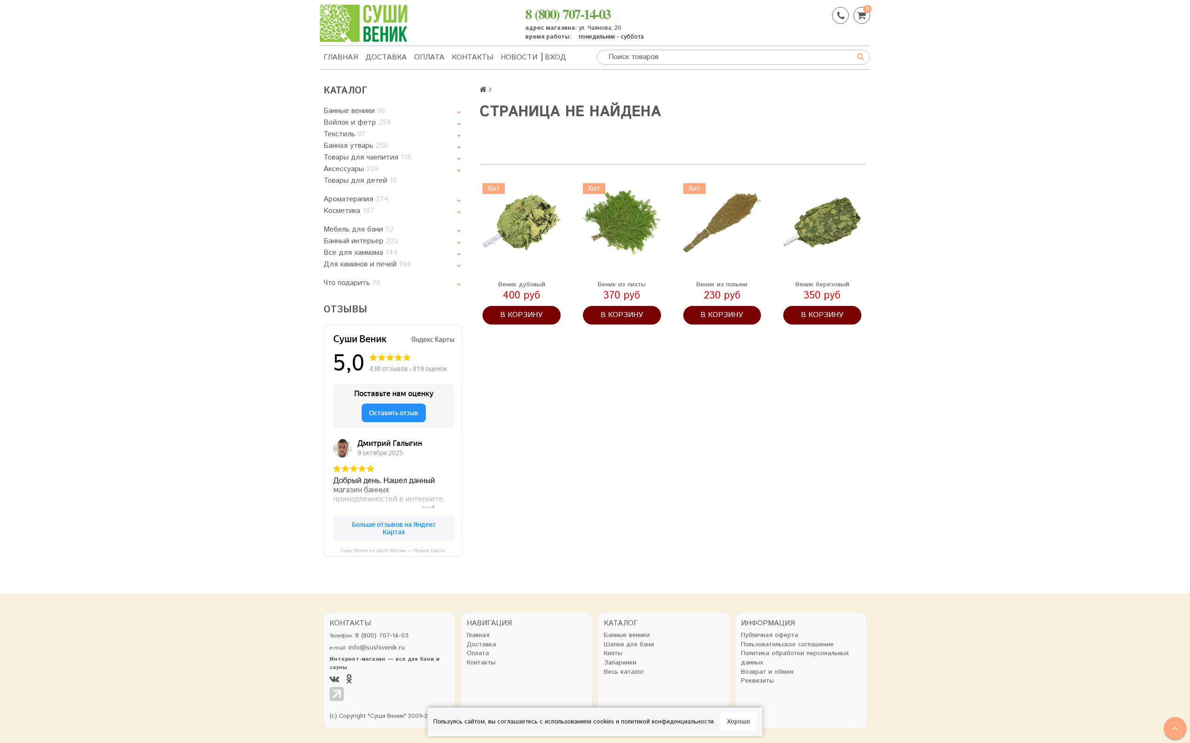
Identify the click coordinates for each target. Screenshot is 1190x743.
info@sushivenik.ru (377, 647)
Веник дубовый (521, 284)
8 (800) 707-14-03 (567, 13)
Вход (555, 57)
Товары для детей (360, 180)
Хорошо (738, 721)
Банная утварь (356, 145)
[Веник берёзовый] (822, 222)
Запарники (620, 662)
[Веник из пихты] (622, 222)
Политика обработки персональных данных (795, 658)
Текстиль (345, 134)
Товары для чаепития (367, 157)
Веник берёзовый (822, 284)
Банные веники (354, 111)
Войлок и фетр (357, 122)
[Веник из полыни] (722, 222)
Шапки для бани (629, 644)
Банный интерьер (361, 241)
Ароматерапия (356, 199)
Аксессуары (351, 169)
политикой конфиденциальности (667, 721)
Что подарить (352, 283)
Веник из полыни (721, 284)
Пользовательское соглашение (787, 644)
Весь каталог (624, 672)
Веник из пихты (622, 284)
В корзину (521, 315)
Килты (613, 653)
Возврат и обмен (767, 672)
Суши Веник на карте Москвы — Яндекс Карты (393, 550)
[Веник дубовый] (522, 222)
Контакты (472, 57)
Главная (341, 57)
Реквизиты (757, 681)
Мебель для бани (359, 229)
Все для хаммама (361, 252)
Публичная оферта (769, 635)
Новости (519, 57)
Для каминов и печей (367, 264)
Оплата (429, 57)
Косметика (349, 211)
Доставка (386, 57)
